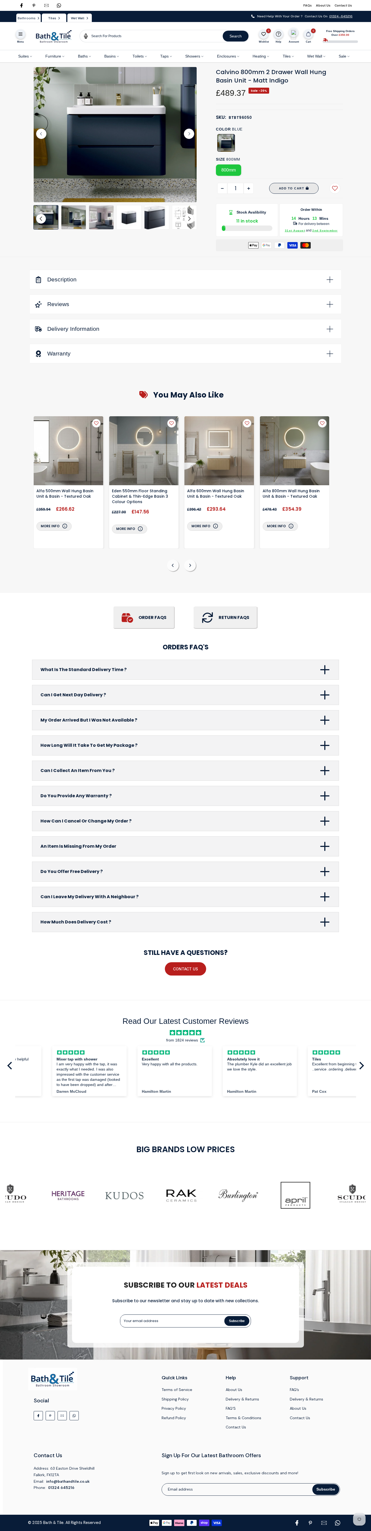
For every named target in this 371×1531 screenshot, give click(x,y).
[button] (45, 217)
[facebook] (21, 5)
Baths (83, 56)
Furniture (53, 56)
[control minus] (222, 188)
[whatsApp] (59, 5)
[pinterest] (34, 5)
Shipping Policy (175, 1399)
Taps (164, 56)
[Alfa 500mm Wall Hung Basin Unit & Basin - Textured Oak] (68, 451)
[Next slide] (189, 134)
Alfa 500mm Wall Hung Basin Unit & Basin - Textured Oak (64, 493)
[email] (46, 5)
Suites (23, 56)
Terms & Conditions (243, 1417)
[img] (185, 1033)
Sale (342, 56)
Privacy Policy (174, 1408)
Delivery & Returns (242, 1399)
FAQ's (294, 1389)
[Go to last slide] (41, 134)
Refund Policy (174, 1417)
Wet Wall (314, 56)
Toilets (138, 56)
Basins (110, 56)
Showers (192, 56)
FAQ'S (231, 1408)
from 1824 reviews (182, 1040)
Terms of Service (177, 1389)
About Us (323, 5)
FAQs (307, 5)
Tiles (287, 56)
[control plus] (249, 188)
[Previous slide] (173, 565)
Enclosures (226, 56)
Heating (259, 56)
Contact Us (343, 5)
